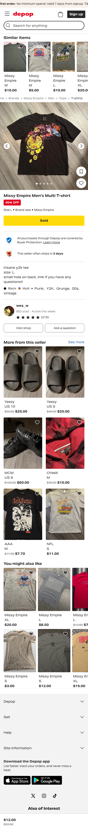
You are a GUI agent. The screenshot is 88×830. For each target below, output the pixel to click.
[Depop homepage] (23, 14)
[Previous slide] (7, 146)
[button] (50, 317)
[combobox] (44, 25)
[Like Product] (21, 46)
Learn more (51, 242)
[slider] (44, 146)
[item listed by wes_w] (23, 372)
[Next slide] (81, 146)
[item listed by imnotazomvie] (20, 589)
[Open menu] (7, 13)
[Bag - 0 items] (60, 14)
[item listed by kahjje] (20, 650)
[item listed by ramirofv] (54, 650)
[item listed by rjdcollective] (54, 589)
